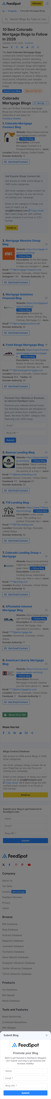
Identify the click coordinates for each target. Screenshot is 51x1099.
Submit (25, 1093)
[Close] (46, 1035)
